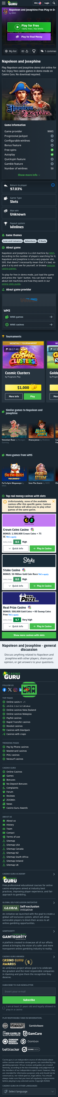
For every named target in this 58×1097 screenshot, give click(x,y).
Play (32, 396)
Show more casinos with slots (29, 635)
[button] (53, 185)
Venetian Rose (13, 441)
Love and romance (12, 241)
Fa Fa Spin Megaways (13, 484)
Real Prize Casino (15, 607)
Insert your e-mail (13, 989)
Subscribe (29, 1000)
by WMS (12, 13)
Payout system (17, 223)
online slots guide (11, 283)
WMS (51, 253)
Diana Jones (39, 439)
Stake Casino (12, 570)
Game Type (16, 197)
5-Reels (42, 241)
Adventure (30, 241)
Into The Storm (39, 483)
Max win (14, 210)
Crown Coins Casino (16, 530)
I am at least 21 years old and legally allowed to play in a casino (31, 1008)
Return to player (18, 185)
